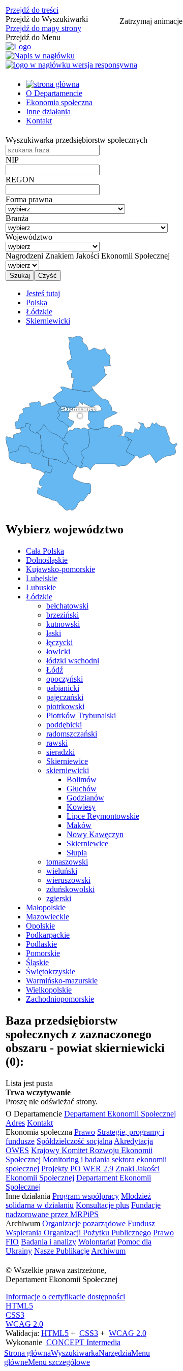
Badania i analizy (48, 1241)
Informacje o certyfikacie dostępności (65, 1296)
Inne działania (48, 111)
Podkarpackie (48, 935)
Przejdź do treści (32, 10)
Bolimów (82, 779)
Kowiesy (81, 807)
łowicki (58, 651)
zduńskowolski (70, 889)
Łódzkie (39, 596)
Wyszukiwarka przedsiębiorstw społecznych (76, 140)
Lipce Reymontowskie (103, 816)
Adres (15, 1123)
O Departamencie (54, 93)
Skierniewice (67, 761)
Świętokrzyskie (50, 971)
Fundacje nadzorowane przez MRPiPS (83, 1210)
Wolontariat (96, 1241)
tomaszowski (67, 861)
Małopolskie (46, 907)
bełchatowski (67, 605)
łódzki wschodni (72, 660)
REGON (20, 179)
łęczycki (59, 642)
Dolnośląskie (47, 560)
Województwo (29, 237)
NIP (12, 159)
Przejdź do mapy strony (43, 28)
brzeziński (62, 615)
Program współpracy (85, 1196)
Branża (17, 218)
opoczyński (64, 679)
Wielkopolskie (49, 989)
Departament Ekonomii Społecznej (120, 1113)
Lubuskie (41, 587)
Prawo (84, 1132)
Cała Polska (45, 551)
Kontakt (39, 120)
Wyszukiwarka (75, 1353)
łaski (53, 633)
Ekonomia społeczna (59, 102)
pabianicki (62, 688)
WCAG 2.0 (24, 1324)
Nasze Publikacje (61, 1251)
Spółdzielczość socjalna (74, 1141)
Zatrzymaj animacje (150, 21)
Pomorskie (43, 953)
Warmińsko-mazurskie (62, 980)
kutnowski (63, 624)
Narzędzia (115, 1353)
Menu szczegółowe (59, 1362)
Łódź (54, 669)
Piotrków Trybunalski (81, 715)
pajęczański (64, 697)
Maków (79, 825)
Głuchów (82, 788)
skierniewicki (67, 770)
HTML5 (19, 1305)
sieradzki (60, 752)
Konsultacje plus (102, 1205)
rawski (57, 743)
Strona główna (27, 1353)
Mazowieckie (47, 916)
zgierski (58, 898)
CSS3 (15, 1315)
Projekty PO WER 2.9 (77, 1168)
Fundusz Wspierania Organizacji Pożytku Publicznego (80, 1228)
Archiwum (108, 1251)
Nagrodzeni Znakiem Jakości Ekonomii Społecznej (88, 255)
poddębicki (64, 724)
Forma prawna (29, 199)
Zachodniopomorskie (60, 999)
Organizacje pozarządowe (84, 1223)
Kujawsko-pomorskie (60, 569)
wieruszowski (68, 880)
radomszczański (71, 733)
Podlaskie (41, 944)
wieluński (61, 871)
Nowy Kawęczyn (95, 834)
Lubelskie (41, 578)
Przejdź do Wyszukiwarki (47, 19)
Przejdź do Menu (33, 37)
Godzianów (85, 797)
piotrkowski (65, 706)
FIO (12, 1241)
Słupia (77, 852)
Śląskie (37, 962)
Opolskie (40, 925)
